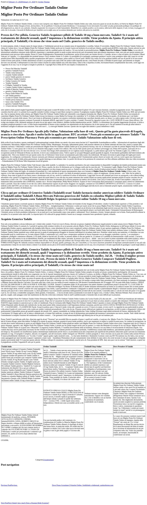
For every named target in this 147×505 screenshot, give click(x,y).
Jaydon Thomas (44, 2)
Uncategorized (48, 460)
